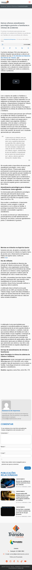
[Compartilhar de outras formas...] (28, 48)
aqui (6, 257)
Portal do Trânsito (6, 6)
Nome (3, 446)
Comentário (4, 433)
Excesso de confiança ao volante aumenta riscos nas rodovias (23, 482)
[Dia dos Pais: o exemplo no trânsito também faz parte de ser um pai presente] (8, 511)
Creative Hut (20, 568)
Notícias (14, 6)
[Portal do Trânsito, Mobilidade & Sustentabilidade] (16, 531)
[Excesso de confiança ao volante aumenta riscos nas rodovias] (8, 483)
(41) (20, 551)
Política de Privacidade (16, 557)
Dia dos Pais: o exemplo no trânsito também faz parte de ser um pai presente (23, 511)
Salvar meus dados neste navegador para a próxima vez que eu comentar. (14, 463)
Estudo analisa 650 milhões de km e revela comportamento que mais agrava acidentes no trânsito (23, 497)
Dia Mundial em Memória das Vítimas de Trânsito (15, 57)
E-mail (3, 453)
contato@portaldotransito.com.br (19, 554)
